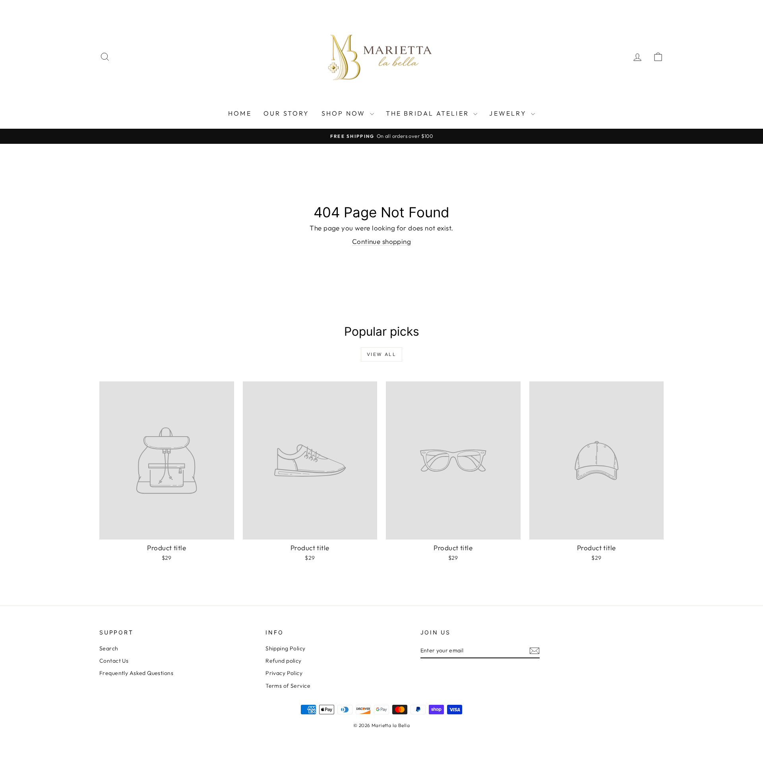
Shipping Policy (285, 648)
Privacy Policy (283, 673)
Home (240, 113)
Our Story (286, 113)
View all (381, 354)
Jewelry (509, 113)
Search (108, 648)
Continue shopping (381, 241)
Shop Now (344, 113)
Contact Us (113, 660)
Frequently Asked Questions (136, 673)
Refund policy (283, 660)
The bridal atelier (429, 113)
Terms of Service (287, 685)
